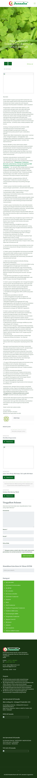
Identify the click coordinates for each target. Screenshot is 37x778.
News (7, 602)
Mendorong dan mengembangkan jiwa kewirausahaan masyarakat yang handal (15, 691)
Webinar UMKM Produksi (12, 631)
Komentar (6, 510)
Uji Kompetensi (10, 628)
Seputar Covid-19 (10, 619)
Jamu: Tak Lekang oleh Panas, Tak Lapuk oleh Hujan (18, 473)
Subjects (8, 625)
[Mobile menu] (34, 3)
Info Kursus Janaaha (11, 594)
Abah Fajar (17, 418)
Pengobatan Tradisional (12, 616)
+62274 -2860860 (12, 660)
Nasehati (8, 599)
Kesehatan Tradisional (12, 596)
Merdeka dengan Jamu (9, 438)
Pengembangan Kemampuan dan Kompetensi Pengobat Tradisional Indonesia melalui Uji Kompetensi (18, 688)
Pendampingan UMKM (12, 614)
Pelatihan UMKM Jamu (12, 611)
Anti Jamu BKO (10, 582)
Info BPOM (8, 588)
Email (5, 536)
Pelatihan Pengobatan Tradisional (15, 608)
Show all (30, 64)
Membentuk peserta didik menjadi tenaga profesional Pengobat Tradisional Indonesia (15, 680)
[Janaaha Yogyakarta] (18, 3)
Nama (5, 529)
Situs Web (6, 543)
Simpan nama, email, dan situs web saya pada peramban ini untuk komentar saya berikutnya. (18, 551)
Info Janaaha (9, 591)
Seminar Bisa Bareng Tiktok (11, 492)
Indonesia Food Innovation (13, 585)
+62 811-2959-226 (10, 662)
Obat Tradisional (10, 605)
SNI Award (8, 622)
